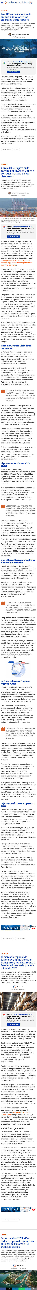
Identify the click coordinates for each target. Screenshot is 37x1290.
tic (17, 149)
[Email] (34, 1289)
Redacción (20, 987)
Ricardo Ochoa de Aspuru (20, 34)
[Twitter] (9, 1289)
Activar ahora (13, 72)
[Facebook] (3, 1289)
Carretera (4, 953)
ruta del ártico (7, 938)
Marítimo (4, 164)
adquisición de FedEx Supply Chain (15, 1113)
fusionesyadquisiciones (10, 1220)
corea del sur (21, 938)
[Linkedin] (15, 1289)
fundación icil (7, 149)
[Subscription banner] (18, 932)
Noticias (4, 10)
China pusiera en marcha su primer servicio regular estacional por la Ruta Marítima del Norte (16, 262)
